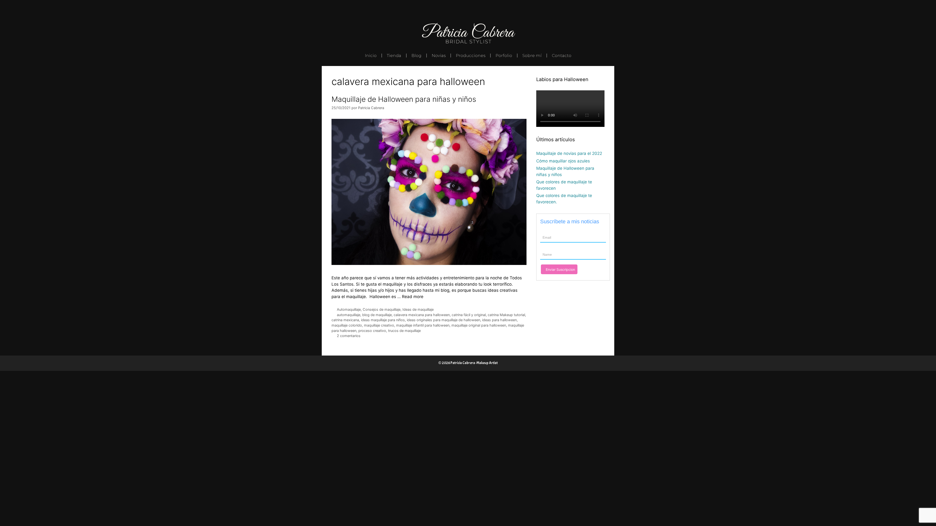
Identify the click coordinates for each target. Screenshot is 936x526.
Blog (416, 55)
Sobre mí (532, 55)
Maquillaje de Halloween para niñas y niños (404, 99)
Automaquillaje (349, 309)
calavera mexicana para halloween (422, 315)
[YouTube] (607, 7)
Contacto (561, 55)
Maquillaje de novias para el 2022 (569, 153)
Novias (439, 55)
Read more (412, 296)
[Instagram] (596, 7)
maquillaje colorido (347, 325)
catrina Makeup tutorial (506, 315)
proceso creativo (372, 331)
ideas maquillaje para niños (383, 320)
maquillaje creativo (379, 325)
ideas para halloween (499, 320)
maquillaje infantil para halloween (422, 325)
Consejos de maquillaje (381, 309)
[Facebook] (585, 7)
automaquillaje (348, 315)
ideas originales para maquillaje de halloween (443, 320)
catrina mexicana (345, 320)
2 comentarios (349, 336)
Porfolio (504, 55)
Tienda (394, 55)
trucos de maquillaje (404, 331)
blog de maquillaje (377, 315)
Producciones (470, 55)
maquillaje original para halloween (478, 325)
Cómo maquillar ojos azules (563, 161)
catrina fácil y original (469, 315)
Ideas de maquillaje (418, 309)
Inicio (371, 55)
